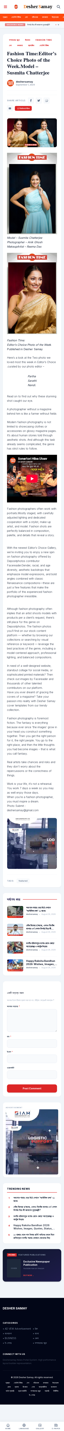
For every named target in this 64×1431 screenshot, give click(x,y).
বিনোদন (27, 40)
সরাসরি (47, 1391)
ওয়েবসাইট (10, 1067)
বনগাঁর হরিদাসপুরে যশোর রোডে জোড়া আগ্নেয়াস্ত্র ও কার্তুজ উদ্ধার (33, 1218)
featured (23, 881)
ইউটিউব (55, 1391)
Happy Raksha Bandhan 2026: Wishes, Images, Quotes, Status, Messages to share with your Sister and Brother (34, 1227)
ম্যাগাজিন (31, 45)
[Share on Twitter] (39, 100)
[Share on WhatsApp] (46, 100)
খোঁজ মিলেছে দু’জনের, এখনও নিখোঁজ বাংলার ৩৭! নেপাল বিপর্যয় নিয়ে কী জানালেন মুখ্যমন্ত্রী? (40, 928)
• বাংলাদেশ (7, 1333)
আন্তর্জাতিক (43, 1387)
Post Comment (32, 1088)
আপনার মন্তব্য (13, 1006)
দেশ (26, 17)
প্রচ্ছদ (5, 17)
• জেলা (36, 1338)
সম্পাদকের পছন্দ (14, 40)
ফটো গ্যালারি (10, 1391)
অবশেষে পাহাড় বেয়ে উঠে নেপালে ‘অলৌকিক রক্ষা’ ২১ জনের (34, 1199)
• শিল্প (35, 1328)
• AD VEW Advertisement (17, 1328)
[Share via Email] (10, 108)
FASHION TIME (43, 40)
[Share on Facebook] (31, 100)
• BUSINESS (9, 1338)
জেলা (9, 1387)
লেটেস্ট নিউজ (16, 17)
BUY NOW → (28, 1275)
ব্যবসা (17, 1387)
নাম (9, 1036)
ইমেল (10, 1051)
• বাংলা (36, 1333)
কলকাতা (45, 17)
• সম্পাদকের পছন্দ (40, 1342)
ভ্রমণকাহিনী (22, 1391)
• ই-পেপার (7, 1342)
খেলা (33, 1387)
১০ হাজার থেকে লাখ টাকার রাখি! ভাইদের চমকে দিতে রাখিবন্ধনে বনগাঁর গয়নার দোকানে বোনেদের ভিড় (33, 1236)
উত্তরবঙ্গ (55, 17)
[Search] (58, 6)
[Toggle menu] (5, 6)
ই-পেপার (32, 1395)
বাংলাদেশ (54, 1387)
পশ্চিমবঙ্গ (35, 17)
